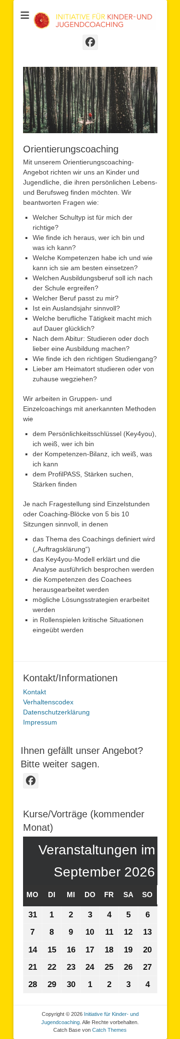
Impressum (40, 722)
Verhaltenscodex (48, 702)
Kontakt (34, 692)
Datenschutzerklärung (56, 712)
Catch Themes (109, 1030)
